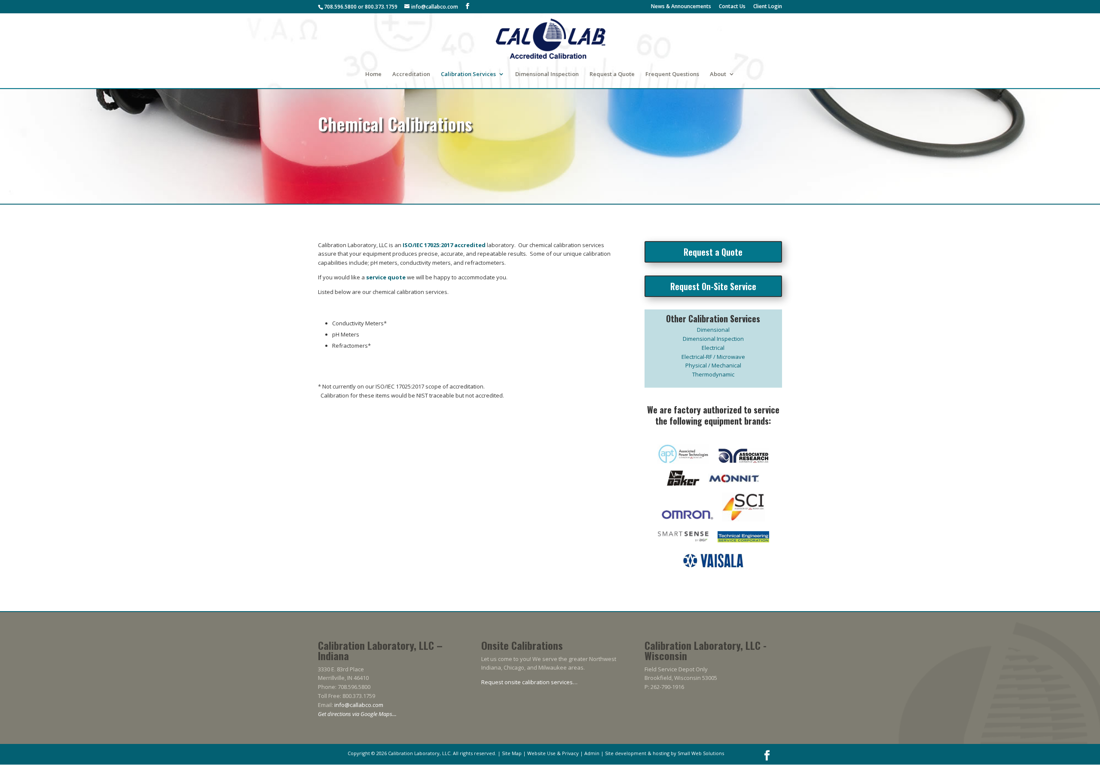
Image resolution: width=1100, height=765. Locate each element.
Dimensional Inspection (547, 74)
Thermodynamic (713, 374)
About (718, 74)
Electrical (713, 348)
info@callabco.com (358, 705)
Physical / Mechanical (713, 365)
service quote (386, 277)
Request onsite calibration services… (529, 682)
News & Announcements (681, 7)
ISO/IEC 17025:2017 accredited (444, 245)
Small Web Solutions (701, 753)
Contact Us (732, 7)
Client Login (767, 7)
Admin (591, 753)
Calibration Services (468, 74)
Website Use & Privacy (553, 753)
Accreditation (411, 74)
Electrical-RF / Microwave (713, 357)
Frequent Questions (672, 74)
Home (373, 74)
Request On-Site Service (713, 286)
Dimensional (713, 330)
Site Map (512, 753)
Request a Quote (612, 74)
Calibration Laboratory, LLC (419, 753)
